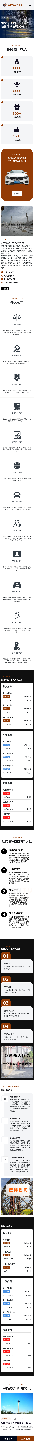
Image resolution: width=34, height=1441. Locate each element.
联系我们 (17, 194)
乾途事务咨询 (6, 1419)
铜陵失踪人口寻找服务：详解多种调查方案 (17, 1423)
